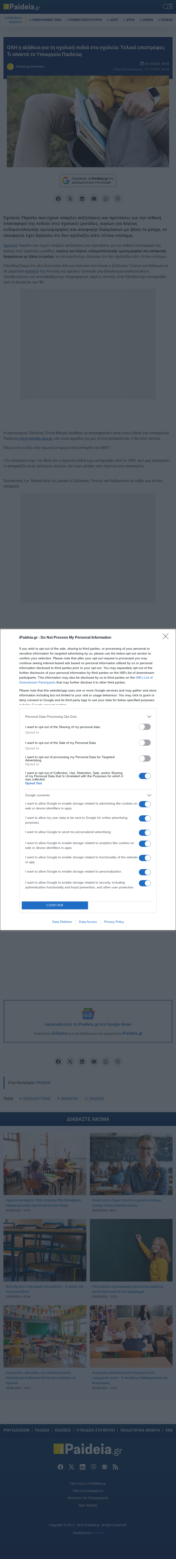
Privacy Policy (114, 922)
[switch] (145, 727)
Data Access (88, 922)
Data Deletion (62, 922)
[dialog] (88, 779)
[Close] (167, 637)
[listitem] (88, 716)
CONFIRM (55, 905)
